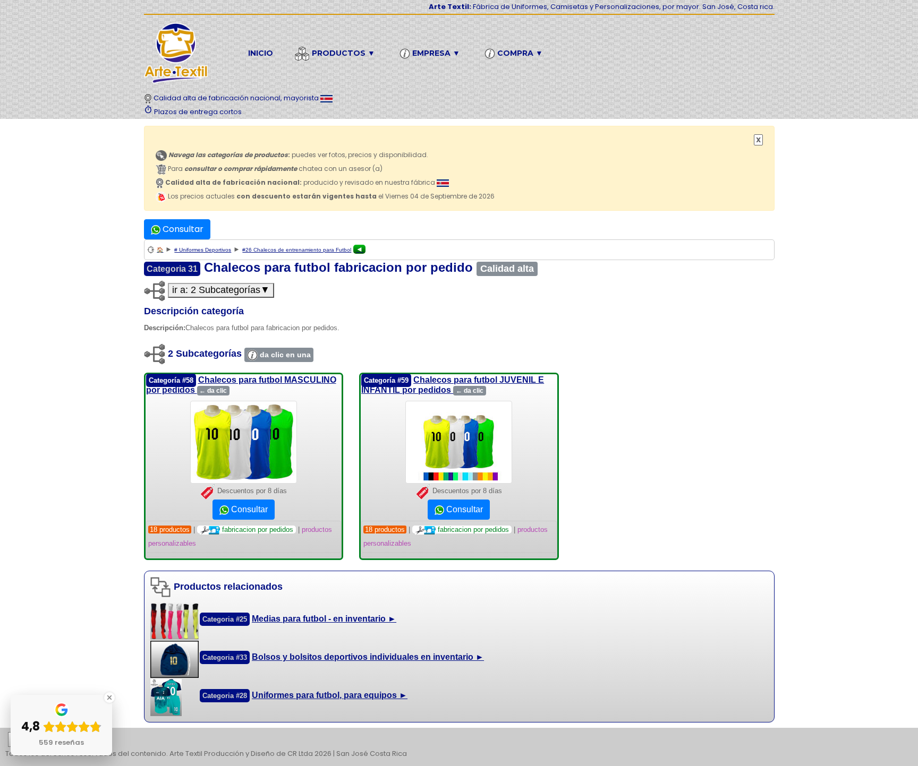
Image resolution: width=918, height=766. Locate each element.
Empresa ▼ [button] (435, 53)
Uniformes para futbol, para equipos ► (329, 695)
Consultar (181, 229)
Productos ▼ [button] (342, 53)
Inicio (260, 53)
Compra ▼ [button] (519, 53)
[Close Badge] (109, 697)
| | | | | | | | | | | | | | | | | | (457, 741)
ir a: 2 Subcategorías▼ (221, 290)
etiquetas (45, 740)
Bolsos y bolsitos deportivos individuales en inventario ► (368, 656)
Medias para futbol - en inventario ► (324, 618)
